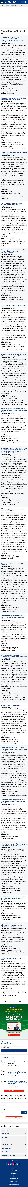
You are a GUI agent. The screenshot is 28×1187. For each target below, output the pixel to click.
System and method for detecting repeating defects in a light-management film (14, 355)
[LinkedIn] (6, 1164)
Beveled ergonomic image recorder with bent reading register (14, 153)
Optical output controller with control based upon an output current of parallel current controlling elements (14, 251)
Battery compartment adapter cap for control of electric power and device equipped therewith (12, 204)
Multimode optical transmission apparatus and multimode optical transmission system (13, 306)
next (20, 1001)
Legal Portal (14, 1170)
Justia (2, 5)
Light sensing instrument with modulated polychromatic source (13, 509)
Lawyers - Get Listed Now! (14, 1118)
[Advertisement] (14, 17)
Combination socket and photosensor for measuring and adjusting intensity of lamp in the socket (14, 801)
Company (14, 1173)
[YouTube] (8, 1164)
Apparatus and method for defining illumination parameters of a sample (11, 924)
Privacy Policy (14, 1181)
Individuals (5, 1133)
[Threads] (15, 1164)
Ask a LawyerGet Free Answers (6, 1042)
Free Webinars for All (7, 1057)
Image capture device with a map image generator (12, 563)
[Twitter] (19, 1164)
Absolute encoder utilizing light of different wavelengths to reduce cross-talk (13, 98)
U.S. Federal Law (7, 1144)
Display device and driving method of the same (13, 959)
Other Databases (7, 1152)
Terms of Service (14, 1178)
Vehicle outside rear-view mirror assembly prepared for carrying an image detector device (13, 617)
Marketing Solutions (8, 1155)
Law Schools (6, 1141)
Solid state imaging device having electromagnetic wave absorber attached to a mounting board (14, 656)
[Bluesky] (17, 1164)
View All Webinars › (14, 1091)
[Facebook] (11, 1164)
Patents (7, 5)
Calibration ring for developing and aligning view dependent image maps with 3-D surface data (13, 898)
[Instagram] (13, 1164)
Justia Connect (14, 1168)
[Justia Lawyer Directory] (21, 1164)
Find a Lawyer (5, 1106)
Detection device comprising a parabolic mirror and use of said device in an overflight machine (14, 749)
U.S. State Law (6, 1148)
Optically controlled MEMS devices (11, 705)
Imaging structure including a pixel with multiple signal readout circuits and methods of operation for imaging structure (14, 844)
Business (4, 1137)
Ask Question (14, 1051)
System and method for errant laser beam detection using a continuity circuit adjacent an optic (14, 410)
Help (14, 1176)
